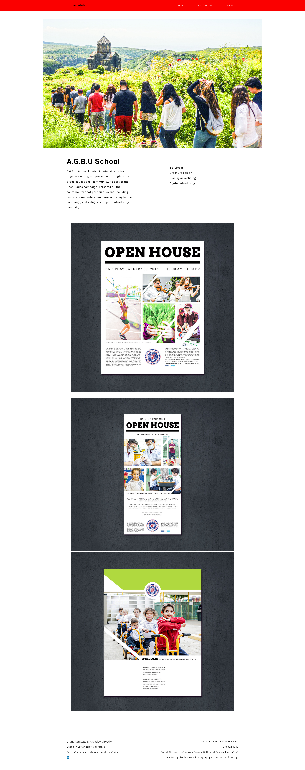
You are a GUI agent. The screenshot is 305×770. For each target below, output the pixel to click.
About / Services (204, 5)
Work (180, 5)
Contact (230, 5)
